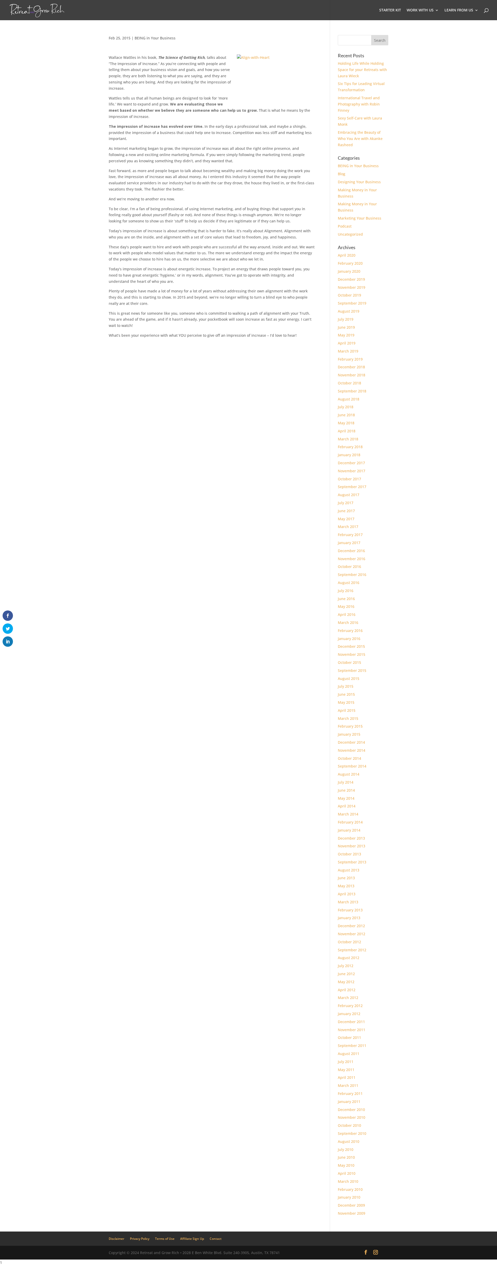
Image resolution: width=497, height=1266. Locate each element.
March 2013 (348, 901)
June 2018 (346, 414)
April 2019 (346, 343)
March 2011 (348, 1085)
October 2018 (349, 383)
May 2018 (346, 422)
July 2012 (345, 965)
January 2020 (349, 271)
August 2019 (348, 311)
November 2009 (351, 1213)
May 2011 (346, 1069)
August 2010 (348, 1141)
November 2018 (351, 374)
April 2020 (346, 255)
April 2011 (346, 1077)
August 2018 (348, 399)
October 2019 (349, 295)
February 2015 (350, 726)
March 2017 (348, 526)
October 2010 (349, 1125)
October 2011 (349, 1037)
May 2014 (346, 798)
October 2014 (349, 758)
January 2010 (349, 1197)
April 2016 (346, 614)
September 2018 (352, 391)
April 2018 (346, 430)
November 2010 (351, 1117)
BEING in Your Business (155, 38)
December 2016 (351, 550)
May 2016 (346, 606)
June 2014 (346, 790)
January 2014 (349, 830)
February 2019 (350, 359)
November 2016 (351, 558)
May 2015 (346, 702)
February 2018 (350, 446)
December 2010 (351, 1109)
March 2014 (348, 814)
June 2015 (346, 694)
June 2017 (346, 510)
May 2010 (346, 1165)
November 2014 (351, 750)
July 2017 (345, 502)
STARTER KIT (390, 10)
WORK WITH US (420, 10)
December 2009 (351, 1205)
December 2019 (351, 279)
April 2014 (346, 806)
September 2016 (352, 574)
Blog (341, 173)
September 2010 (352, 1133)
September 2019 (352, 303)
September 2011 (352, 1045)
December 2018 (351, 366)
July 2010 (345, 1149)
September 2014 (352, 766)
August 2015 (348, 678)
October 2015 (349, 662)
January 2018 (349, 454)
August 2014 (348, 774)
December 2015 (351, 646)
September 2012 (352, 949)
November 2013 (351, 845)
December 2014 (351, 742)
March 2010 (348, 1181)
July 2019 (345, 319)
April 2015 (346, 710)
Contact (216, 1238)
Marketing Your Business (359, 218)
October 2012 (349, 941)
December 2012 (351, 925)
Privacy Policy (139, 1238)
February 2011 (350, 1093)
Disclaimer (116, 1238)
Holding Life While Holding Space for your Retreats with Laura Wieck (362, 69)
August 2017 (348, 494)
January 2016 (349, 638)
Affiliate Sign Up (192, 1238)
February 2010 (350, 1189)
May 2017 (346, 518)
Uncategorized (350, 234)
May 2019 (346, 335)
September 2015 (352, 670)
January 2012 (349, 1013)
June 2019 (346, 327)
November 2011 (351, 1029)
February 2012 (350, 1005)
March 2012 (348, 997)
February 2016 (350, 630)
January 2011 (349, 1101)
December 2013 (351, 838)
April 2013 (346, 893)
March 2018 (348, 439)
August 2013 (348, 870)
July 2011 (345, 1061)
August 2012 (348, 957)
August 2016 (348, 582)
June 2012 (346, 973)
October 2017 (349, 478)
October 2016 (349, 566)
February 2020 (350, 263)
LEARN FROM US (458, 10)
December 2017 (351, 462)
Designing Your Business (359, 181)
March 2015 (348, 718)
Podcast (345, 226)
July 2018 (345, 406)
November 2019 (351, 287)
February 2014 (350, 822)
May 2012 (346, 981)
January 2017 (349, 542)
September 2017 (352, 486)
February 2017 (350, 534)
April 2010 (346, 1173)
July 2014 (345, 782)
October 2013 (349, 854)
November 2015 (351, 654)
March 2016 (348, 622)
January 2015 (349, 734)
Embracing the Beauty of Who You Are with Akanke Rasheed (360, 138)
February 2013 (350, 910)
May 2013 (346, 885)
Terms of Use (164, 1238)
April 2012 (346, 989)
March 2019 (348, 351)
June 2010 (346, 1157)
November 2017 (351, 470)
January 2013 (349, 917)
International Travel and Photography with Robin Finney (359, 104)
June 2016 (346, 598)
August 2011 (348, 1053)
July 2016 (345, 590)
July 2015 (345, 686)
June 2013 (346, 877)
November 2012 (351, 933)
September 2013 (352, 862)
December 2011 (351, 1021)
